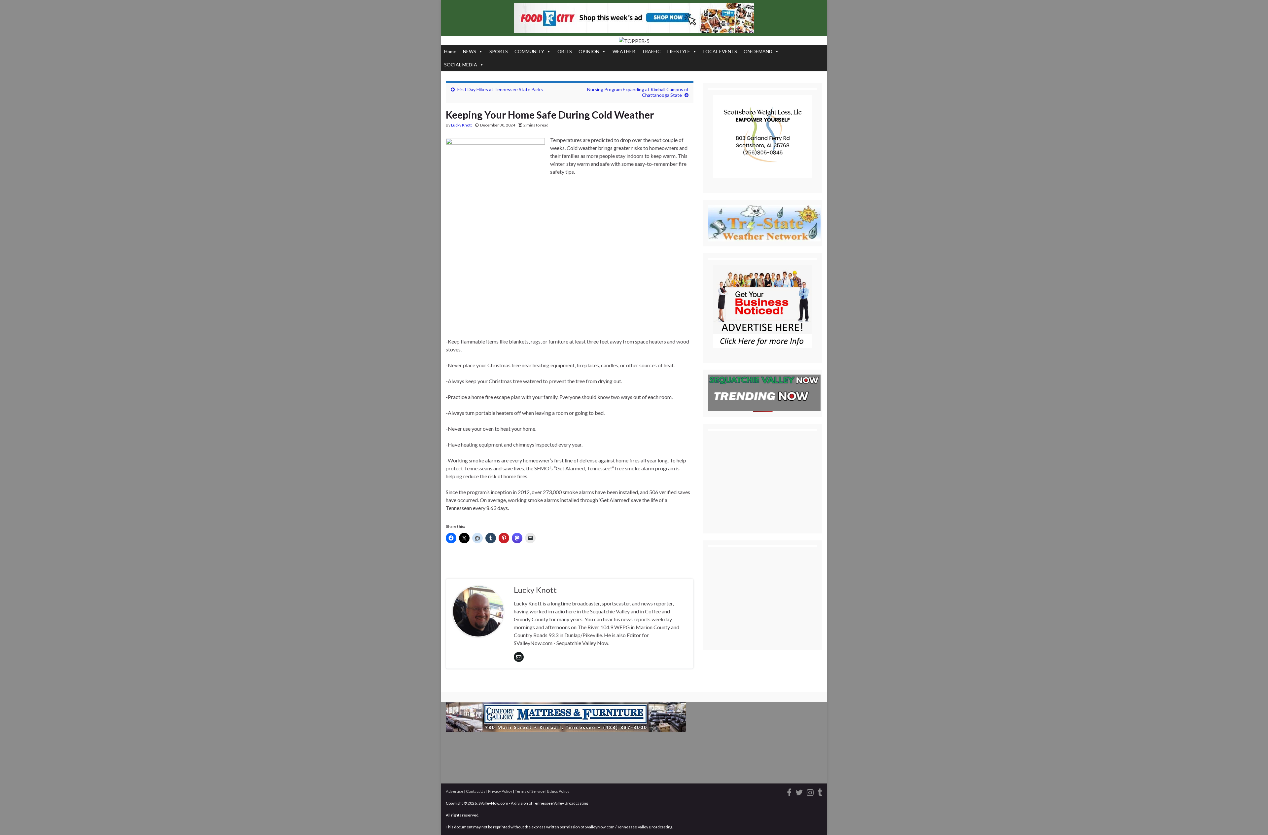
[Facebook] (789, 791)
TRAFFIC (651, 51)
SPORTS (498, 51)
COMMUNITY (529, 51)
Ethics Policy (558, 791)
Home (450, 51)
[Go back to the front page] (634, 40)
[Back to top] (1253, 820)
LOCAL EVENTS (720, 51)
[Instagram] (810, 791)
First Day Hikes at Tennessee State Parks (500, 89)
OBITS (564, 51)
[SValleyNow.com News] (820, 791)
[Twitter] (799, 791)
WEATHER (624, 51)
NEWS (469, 51)
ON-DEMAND (758, 51)
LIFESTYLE (678, 51)
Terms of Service (530, 791)
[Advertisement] (569, 288)
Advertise (454, 791)
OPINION (589, 51)
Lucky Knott (461, 125)
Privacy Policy (500, 791)
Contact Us (475, 791)
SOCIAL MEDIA (460, 64)
